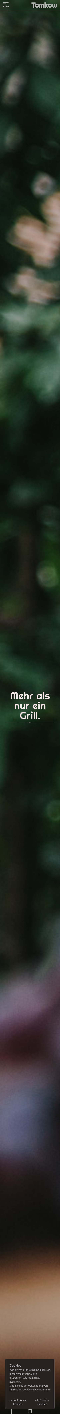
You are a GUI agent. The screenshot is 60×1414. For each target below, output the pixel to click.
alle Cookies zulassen (42, 1401)
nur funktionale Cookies (18, 1401)
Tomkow (44, 5)
